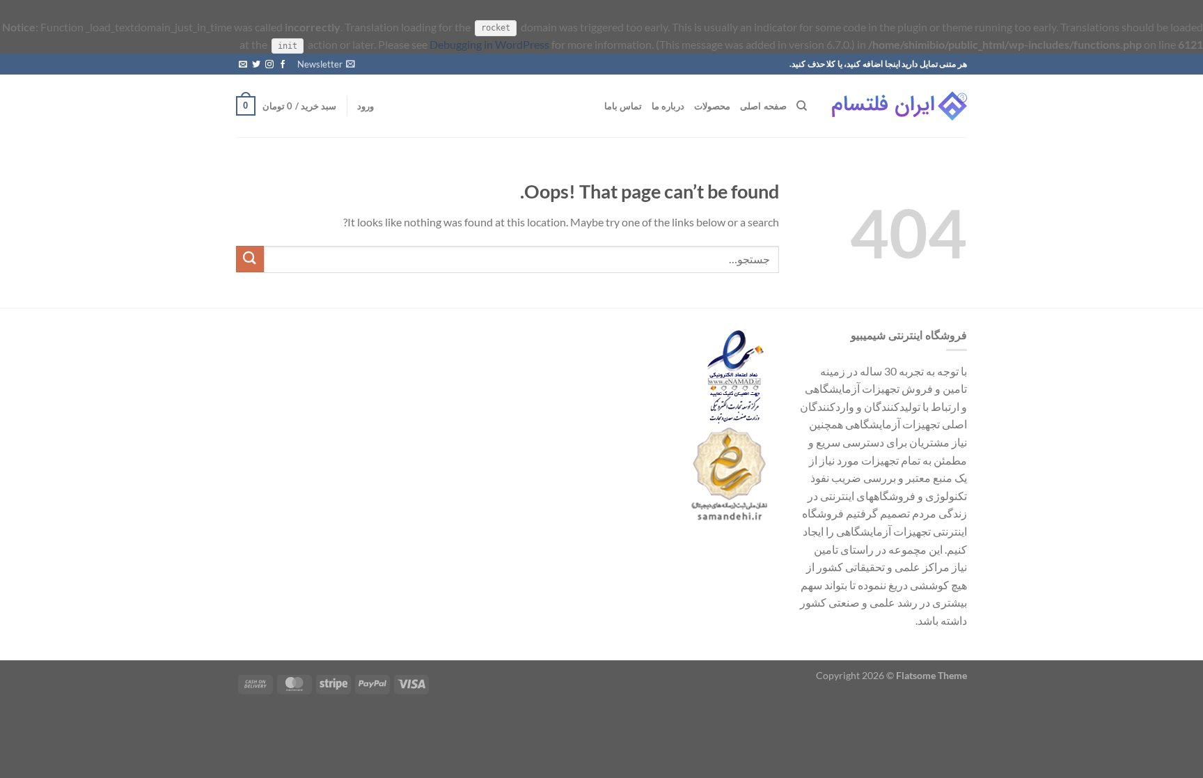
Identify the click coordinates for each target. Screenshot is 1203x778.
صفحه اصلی (763, 105)
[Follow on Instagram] (269, 65)
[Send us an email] (243, 65)
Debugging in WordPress (489, 44)
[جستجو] (801, 106)
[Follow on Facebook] (282, 65)
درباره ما (668, 105)
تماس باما (623, 105)
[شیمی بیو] (897, 105)
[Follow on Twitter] (256, 65)
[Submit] (250, 259)
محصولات (712, 105)
